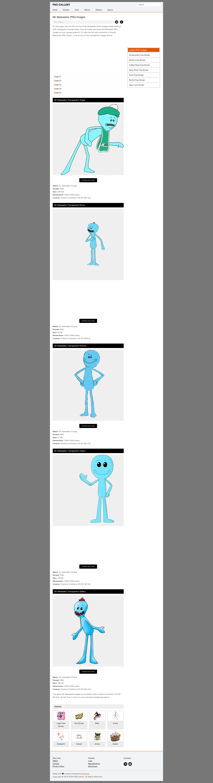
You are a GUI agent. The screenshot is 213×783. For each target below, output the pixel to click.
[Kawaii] (79, 733)
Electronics (92, 766)
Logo (90, 761)
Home (55, 22)
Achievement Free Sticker (139, 55)
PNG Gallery (61, 5)
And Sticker (79, 723)
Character (61, 22)
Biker (97, 723)
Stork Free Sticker (136, 75)
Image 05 (57, 92)
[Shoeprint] (61, 733)
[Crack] (115, 712)
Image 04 (57, 88)
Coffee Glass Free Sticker (139, 65)
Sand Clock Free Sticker (139, 70)
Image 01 (57, 76)
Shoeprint (61, 744)
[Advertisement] (88, 55)
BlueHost (85, 774)
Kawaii (79, 744)
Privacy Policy (58, 766)
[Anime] (97, 733)
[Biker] (97, 712)
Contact (56, 764)
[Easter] (115, 733)
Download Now (88, 180)
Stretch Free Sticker (137, 60)
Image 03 (57, 84)
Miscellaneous (94, 764)
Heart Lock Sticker (136, 85)
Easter (115, 744)
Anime (97, 744)
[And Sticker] (79, 712)
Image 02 (57, 80)
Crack (115, 723)
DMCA (55, 761)
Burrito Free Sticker (137, 80)
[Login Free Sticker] (61, 712)
